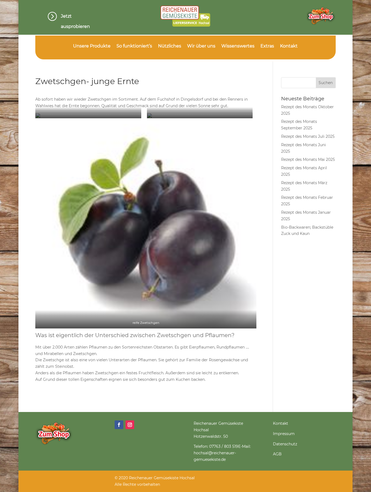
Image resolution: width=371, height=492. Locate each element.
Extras (267, 46)
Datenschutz (285, 444)
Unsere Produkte (92, 46)
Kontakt (289, 46)
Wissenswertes (237, 46)
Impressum (284, 433)
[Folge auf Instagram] (129, 424)
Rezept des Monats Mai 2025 (308, 159)
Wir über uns (201, 46)
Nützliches (169, 46)
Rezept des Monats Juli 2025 (308, 136)
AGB (277, 454)
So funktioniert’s (134, 46)
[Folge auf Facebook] (119, 424)
